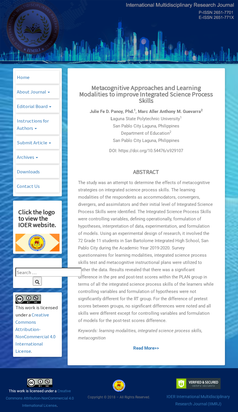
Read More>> (146, 348)
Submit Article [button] (32, 142)
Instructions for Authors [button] (33, 124)
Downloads (28, 171)
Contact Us (28, 186)
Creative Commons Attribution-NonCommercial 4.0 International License (40, 398)
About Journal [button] (32, 92)
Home (23, 77)
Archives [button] (26, 157)
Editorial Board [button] (32, 106)
